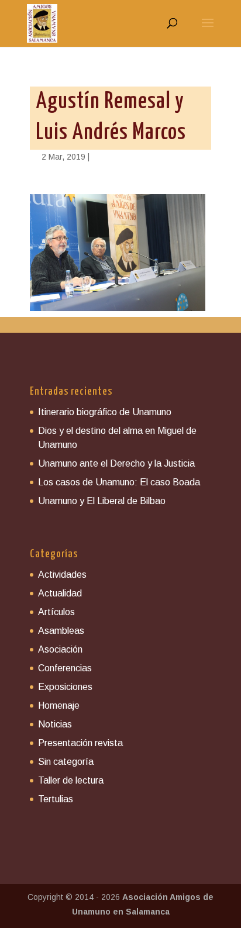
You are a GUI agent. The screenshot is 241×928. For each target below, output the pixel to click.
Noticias (55, 724)
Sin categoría (66, 762)
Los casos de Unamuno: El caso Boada (119, 482)
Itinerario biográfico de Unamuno (104, 412)
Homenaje (59, 705)
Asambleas (61, 631)
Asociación (60, 649)
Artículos (56, 612)
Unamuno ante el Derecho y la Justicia (116, 463)
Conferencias (65, 668)
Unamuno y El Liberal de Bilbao (102, 501)
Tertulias (55, 799)
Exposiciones (65, 687)
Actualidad (60, 593)
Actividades (62, 574)
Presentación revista (80, 743)
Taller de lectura (71, 780)
